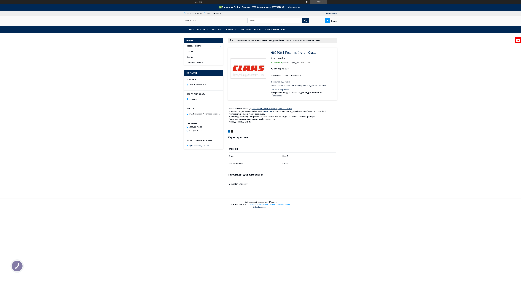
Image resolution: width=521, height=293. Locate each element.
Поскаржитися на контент (258, 205)
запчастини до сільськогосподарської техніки (272, 109)
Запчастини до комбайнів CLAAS (276, 40)
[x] (232, 132)
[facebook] (229, 132)
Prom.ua (273, 202)
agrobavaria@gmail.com (199, 145)
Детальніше (294, 7)
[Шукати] (305, 20)
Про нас (216, 29)
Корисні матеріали (275, 29)
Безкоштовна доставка (280, 82)
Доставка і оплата (250, 29)
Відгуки (190, 57)
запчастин (267, 111)
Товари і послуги (195, 29)
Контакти (231, 29)
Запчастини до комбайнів (248, 40)
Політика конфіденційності (280, 205)
